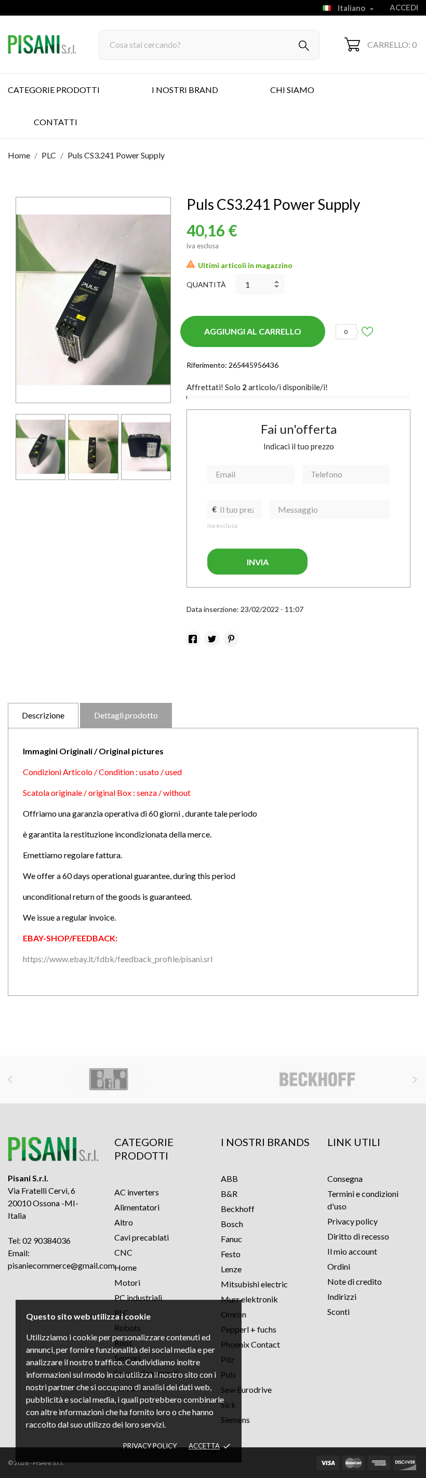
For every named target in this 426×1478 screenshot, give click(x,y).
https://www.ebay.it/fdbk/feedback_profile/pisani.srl (117, 959)
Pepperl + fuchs (248, 1329)
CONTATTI (55, 122)
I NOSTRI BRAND (185, 90)
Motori (127, 1282)
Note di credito (354, 1281)
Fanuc (231, 1239)
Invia (258, 562)
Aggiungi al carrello (252, 331)
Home (125, 1267)
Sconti (338, 1311)
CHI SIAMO (292, 90)
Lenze (231, 1269)
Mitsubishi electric (254, 1284)
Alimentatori (136, 1207)
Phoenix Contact (250, 1344)
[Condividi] (193, 639)
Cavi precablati (141, 1237)
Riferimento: (207, 365)
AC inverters (136, 1192)
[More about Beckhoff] (318, 1079)
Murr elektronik (249, 1299)
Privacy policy (150, 1446)
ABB (229, 1178)
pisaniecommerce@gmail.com (61, 1265)
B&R (229, 1194)
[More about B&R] (108, 1079)
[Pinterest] (231, 639)
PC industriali (138, 1297)
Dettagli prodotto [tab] (126, 715)
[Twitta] (212, 639)
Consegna (345, 1178)
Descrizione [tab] (43, 715)
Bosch (232, 1224)
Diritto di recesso (358, 1236)
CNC (123, 1252)
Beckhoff (238, 1209)
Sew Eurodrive (246, 1389)
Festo (231, 1254)
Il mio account (352, 1251)
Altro (123, 1222)
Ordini (338, 1266)
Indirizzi (341, 1296)
